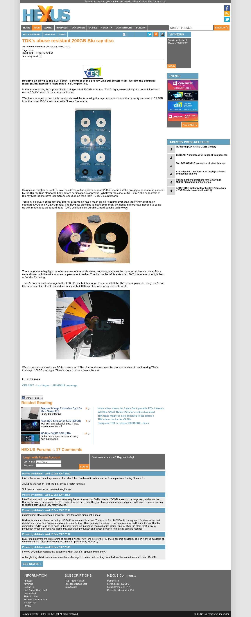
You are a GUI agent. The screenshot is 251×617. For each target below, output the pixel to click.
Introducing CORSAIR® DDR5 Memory (196, 147)
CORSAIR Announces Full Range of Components (201, 155)
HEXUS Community (121, 575)
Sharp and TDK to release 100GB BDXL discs (123, 423)
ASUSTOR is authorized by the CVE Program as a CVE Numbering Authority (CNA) (201, 189)
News (62, 34)
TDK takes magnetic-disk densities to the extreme (126, 415)
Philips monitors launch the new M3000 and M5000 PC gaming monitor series (198, 181)
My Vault (33, 56)
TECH (37, 27)
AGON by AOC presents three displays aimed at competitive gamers (201, 172)
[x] (165, 1)
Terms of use (30, 602)
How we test (30, 593)
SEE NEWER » (32, 563)
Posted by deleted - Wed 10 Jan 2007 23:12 (46, 534)
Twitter (81, 581)
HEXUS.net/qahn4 (44, 53)
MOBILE (93, 27)
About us (28, 581)
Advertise (28, 584)
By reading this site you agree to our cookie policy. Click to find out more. (124, 1)
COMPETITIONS (124, 27)
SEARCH (220, 27)
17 (156, 34)
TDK (31, 50)
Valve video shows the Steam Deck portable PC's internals (131, 408)
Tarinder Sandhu (33, 46)
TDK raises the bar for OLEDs (114, 419)
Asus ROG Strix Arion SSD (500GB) (61, 421)
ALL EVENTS (190, 125)
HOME (26, 27)
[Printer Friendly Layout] (163, 35)
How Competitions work (35, 590)
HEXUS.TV (106, 27)
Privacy (27, 606)
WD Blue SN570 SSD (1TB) (56, 433)
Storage (49, 34)
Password (28, 465)
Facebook (70, 584)
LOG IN (171, 66)
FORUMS (141, 27)
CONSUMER (78, 27)
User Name (29, 461)
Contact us (29, 587)
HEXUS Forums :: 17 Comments (51, 449)
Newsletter (81, 584)
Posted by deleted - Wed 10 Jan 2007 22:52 (46, 473)
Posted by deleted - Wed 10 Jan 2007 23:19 (46, 547)
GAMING (48, 27)
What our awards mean (35, 599)
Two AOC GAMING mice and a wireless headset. (201, 163)
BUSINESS (62, 27)
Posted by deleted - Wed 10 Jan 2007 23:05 (46, 494)
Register (122, 457)
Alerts (73, 581)
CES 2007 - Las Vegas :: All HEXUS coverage (49, 385)
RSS (67, 581)
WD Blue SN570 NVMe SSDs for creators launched (126, 412)
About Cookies (31, 596)
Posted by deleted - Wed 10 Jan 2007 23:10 (46, 510)
